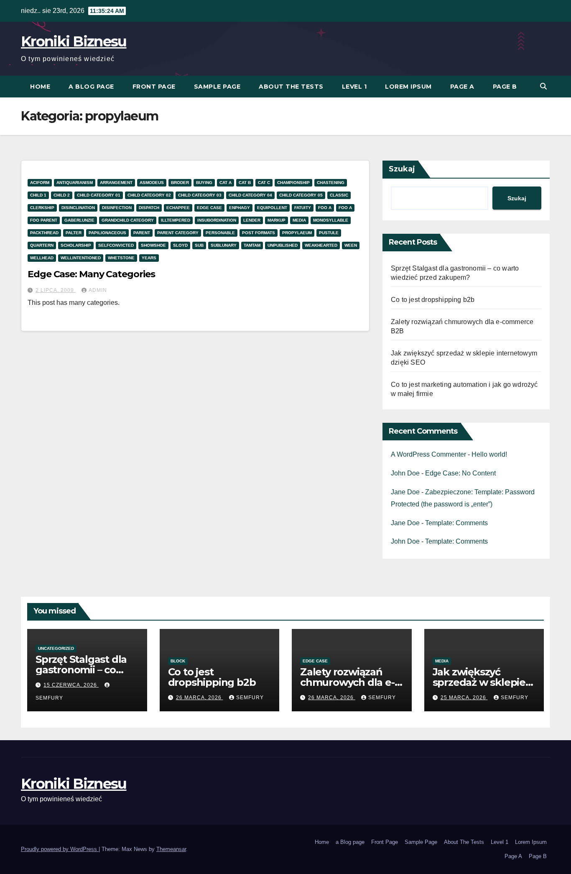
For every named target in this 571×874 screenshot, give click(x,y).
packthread (44, 232)
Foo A (324, 207)
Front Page (154, 86)
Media (299, 220)
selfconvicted (116, 245)
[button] (543, 86)
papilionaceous (107, 232)
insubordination (216, 220)
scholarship (76, 245)
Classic (339, 195)
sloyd (180, 245)
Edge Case (209, 207)
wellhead (42, 258)
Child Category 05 (301, 195)
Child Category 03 (200, 195)
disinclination (78, 207)
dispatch (149, 207)
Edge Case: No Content (460, 473)
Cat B (245, 182)
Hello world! (489, 454)
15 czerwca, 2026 (71, 685)
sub (199, 245)
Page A (462, 86)
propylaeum (297, 232)
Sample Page (217, 86)
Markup (277, 220)
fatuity (302, 207)
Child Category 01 (98, 195)
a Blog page (91, 86)
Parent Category (178, 232)
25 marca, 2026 (464, 697)
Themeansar (171, 849)
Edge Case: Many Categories (91, 274)
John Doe (405, 473)
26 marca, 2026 (199, 697)
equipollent (272, 207)
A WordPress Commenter (428, 454)
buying (204, 182)
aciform (39, 182)
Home (40, 86)
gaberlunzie (79, 220)
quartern (42, 245)
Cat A (225, 182)
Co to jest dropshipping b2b (432, 299)
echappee (178, 207)
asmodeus (152, 182)
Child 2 (62, 195)
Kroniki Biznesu (74, 41)
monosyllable (330, 220)
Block (178, 661)
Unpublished (283, 245)
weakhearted (321, 245)
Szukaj (402, 169)
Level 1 (354, 86)
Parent (141, 232)
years (149, 258)
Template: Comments (456, 522)
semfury (250, 697)
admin (98, 290)
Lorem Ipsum (408, 86)
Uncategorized (56, 648)
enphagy (239, 207)
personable (220, 232)
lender (251, 220)
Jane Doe (405, 492)
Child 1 (38, 195)
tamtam (252, 245)
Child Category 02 (149, 195)
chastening (330, 182)
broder (180, 182)
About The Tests (291, 86)
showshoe (153, 245)
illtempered (175, 220)
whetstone (121, 258)
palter (74, 232)
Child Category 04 (250, 195)
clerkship (42, 207)
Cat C (264, 182)
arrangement (116, 182)
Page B (505, 86)
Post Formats (258, 232)
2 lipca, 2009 (56, 290)
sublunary (224, 245)
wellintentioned (81, 258)
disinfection (117, 207)
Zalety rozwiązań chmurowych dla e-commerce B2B (347, 682)
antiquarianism (74, 182)
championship (293, 182)
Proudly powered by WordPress (60, 849)
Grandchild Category (128, 220)
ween (350, 245)
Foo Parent (43, 220)
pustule (329, 232)
